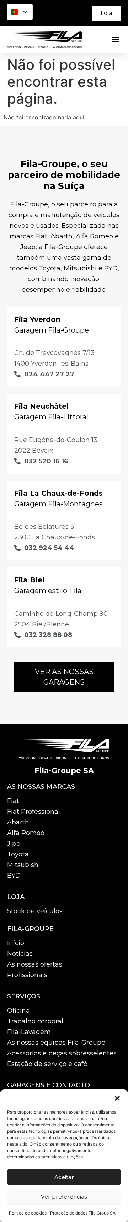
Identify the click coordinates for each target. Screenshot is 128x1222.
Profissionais (27, 975)
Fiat (13, 801)
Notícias (20, 954)
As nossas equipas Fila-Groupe (56, 1042)
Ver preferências (64, 1196)
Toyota (18, 854)
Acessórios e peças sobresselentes (62, 1053)
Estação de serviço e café (47, 1064)
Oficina (18, 1010)
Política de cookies (28, 1213)
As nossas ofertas (34, 964)
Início (15, 943)
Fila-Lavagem (29, 1032)
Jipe (13, 843)
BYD (14, 875)
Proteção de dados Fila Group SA (83, 1213)
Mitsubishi (23, 865)
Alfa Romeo (25, 833)
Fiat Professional (33, 811)
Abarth (18, 822)
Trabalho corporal (35, 1021)
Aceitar (64, 1177)
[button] (117, 1098)
